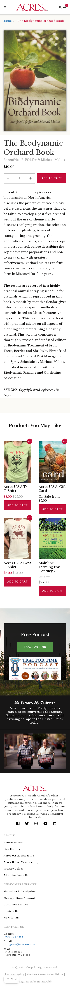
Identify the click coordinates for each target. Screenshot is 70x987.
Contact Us (11, 911)
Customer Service (16, 904)
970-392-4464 (14, 936)
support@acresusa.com (21, 944)
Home (7, 20)
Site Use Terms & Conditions (45, 974)
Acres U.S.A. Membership (21, 862)
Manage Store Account (19, 898)
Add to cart (17, 505)
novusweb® (44, 981)
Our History (12, 849)
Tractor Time (35, 646)
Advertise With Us (16, 875)
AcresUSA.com (14, 842)
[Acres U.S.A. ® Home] (32, 7)
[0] (64, 7)
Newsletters (12, 917)
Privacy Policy (13, 868)
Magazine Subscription (20, 891)
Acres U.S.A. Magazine (19, 855)
